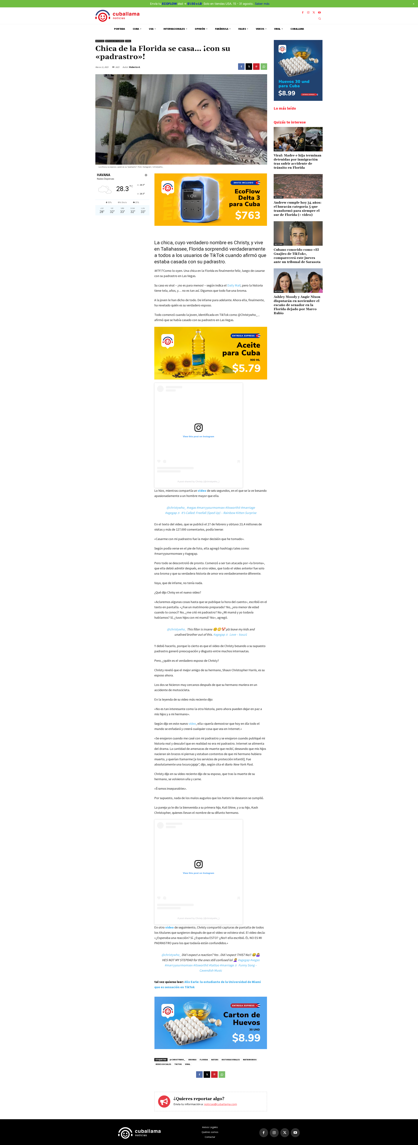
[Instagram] (308, 13)
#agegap (171, 513)
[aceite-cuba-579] (210, 353)
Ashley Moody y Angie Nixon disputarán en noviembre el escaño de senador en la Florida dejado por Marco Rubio (297, 305)
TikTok (178, 1064)
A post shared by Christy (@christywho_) (198, 481)
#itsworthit (232, 507)
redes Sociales (163, 1064)
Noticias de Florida (115, 41)
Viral (128, 41)
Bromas (192, 1059)
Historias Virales (231, 1059)
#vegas (191, 507)
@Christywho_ (177, 1059)
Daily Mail (234, 285)
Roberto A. (134, 67)
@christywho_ (176, 507)
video (202, 490)
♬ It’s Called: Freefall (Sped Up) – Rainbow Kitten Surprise (216, 513)
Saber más (262, 3)
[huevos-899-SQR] (298, 100)
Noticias (100, 41)
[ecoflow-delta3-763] (210, 225)
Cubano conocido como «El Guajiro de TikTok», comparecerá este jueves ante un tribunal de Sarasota (297, 256)
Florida (204, 1059)
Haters (214, 1059)
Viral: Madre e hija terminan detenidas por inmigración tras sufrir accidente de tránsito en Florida (297, 162)
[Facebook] (303, 13)
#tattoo (214, 965)
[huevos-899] (210, 1048)
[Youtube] (319, 13)
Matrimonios (250, 1059)
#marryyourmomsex (211, 507)
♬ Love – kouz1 (236, 634)
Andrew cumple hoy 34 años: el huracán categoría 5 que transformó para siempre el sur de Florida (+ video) (297, 209)
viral (187, 1064)
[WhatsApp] (264, 66)
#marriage (248, 507)
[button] (319, 18)
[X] (314, 13)
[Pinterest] (256, 66)
